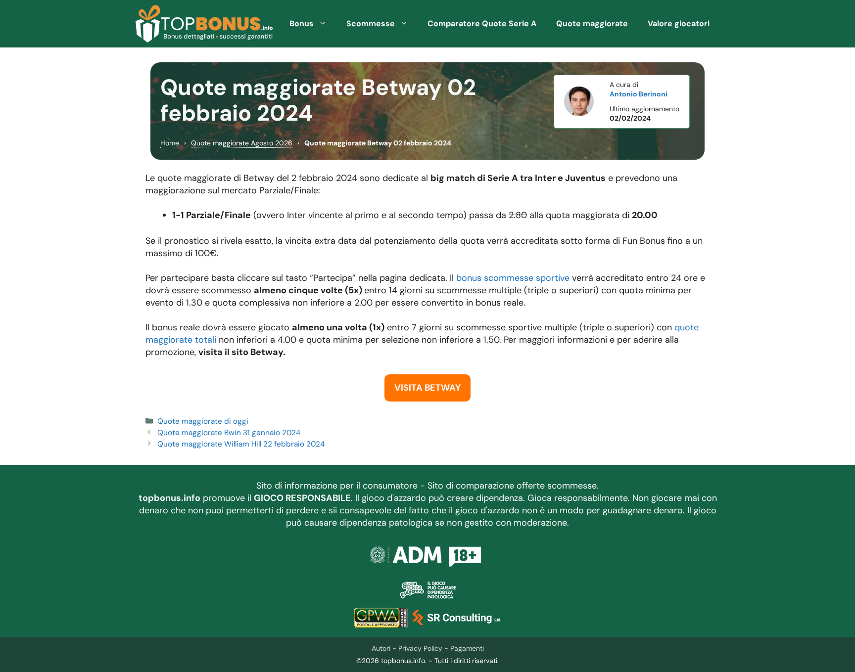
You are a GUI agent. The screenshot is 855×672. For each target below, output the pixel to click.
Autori (381, 648)
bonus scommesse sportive (513, 278)
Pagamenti (467, 648)
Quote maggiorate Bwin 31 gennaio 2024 (228, 433)
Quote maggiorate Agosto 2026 (241, 142)
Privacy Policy (420, 648)
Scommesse (370, 23)
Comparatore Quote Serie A (482, 23)
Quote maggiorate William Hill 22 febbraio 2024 (241, 444)
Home (169, 142)
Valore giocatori (679, 23)
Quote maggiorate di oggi (202, 421)
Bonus (301, 23)
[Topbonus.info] (204, 23)
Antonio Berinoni (638, 94)
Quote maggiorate (592, 23)
